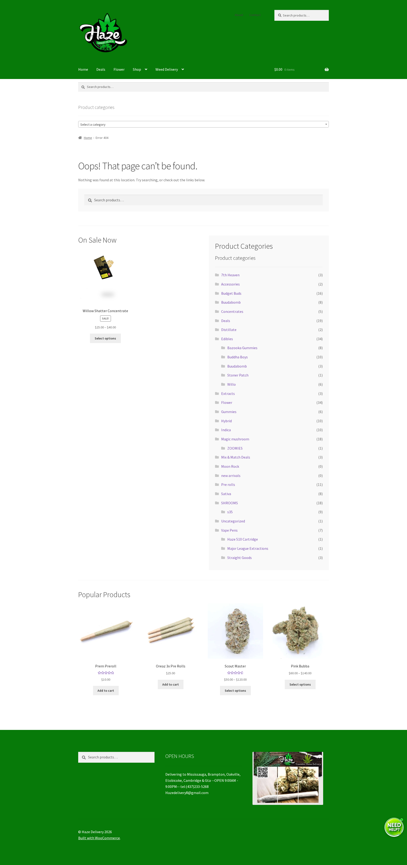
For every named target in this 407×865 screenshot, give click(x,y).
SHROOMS (229, 503)
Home (83, 69)
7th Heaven (230, 275)
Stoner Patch (237, 375)
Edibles (227, 338)
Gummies (228, 411)
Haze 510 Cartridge (242, 539)
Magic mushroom (235, 439)
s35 (230, 511)
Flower (119, 69)
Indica (226, 429)
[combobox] (203, 124)
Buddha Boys (237, 357)
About (239, 15)
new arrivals (230, 475)
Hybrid (226, 420)
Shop (137, 69)
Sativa (226, 493)
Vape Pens (229, 530)
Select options (105, 338)
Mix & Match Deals (235, 457)
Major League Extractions (247, 548)
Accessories (230, 284)
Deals (100, 69)
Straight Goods (239, 557)
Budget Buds (231, 293)
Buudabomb (231, 302)
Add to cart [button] (106, 690)
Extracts (228, 393)
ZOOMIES (235, 448)
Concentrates (232, 311)
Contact (254, 15)
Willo (231, 384)
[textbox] (203, 124)
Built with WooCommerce (99, 838)
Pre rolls (228, 484)
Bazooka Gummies (242, 347)
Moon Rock (230, 466)
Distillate (228, 329)
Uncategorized (233, 521)
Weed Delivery (166, 69)
